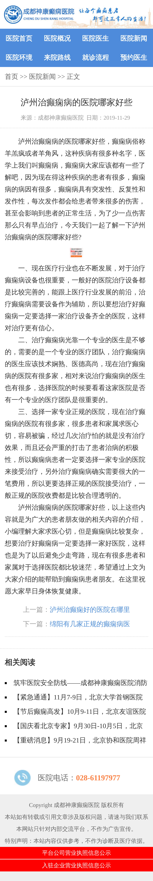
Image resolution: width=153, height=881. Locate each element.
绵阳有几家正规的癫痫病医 (90, 624)
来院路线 (57, 57)
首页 (11, 76)
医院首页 (19, 38)
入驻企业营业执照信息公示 (76, 865)
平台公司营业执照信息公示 (76, 853)
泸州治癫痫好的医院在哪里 (90, 609)
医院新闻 (133, 38)
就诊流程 (95, 57)
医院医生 (95, 38)
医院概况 (57, 38)
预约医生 (133, 57)
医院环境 (19, 57)
